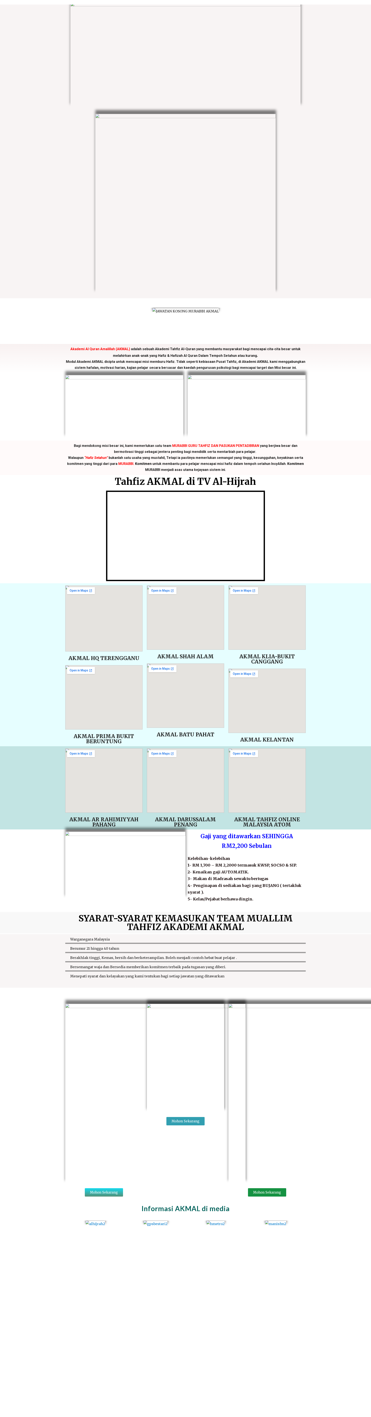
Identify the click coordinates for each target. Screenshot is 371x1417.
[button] (84, 311)
